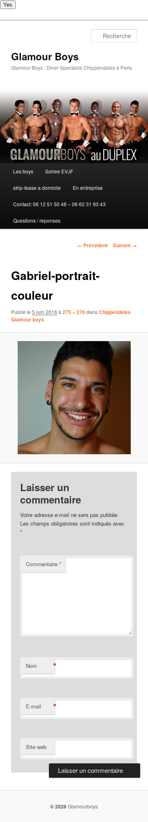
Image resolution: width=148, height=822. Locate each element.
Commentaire (43, 564)
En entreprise (88, 187)
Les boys (23, 171)
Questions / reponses (36, 220)
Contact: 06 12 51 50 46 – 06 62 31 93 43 (59, 203)
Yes (7, 5)
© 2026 (58, 806)
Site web (36, 747)
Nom (40, 665)
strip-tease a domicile (37, 187)
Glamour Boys (45, 56)
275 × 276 (73, 312)
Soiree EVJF (59, 171)
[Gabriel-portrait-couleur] (74, 397)
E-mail (40, 706)
